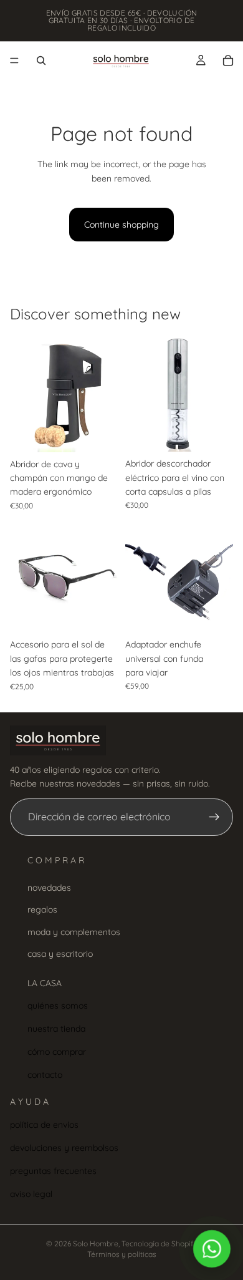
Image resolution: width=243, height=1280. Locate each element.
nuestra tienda (56, 1028)
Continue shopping (121, 224)
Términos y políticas (121, 1254)
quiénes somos (57, 1005)
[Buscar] (41, 60)
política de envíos (44, 1124)
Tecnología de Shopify (160, 1243)
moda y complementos (73, 931)
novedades (49, 887)
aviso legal (31, 1193)
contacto (44, 1074)
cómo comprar (56, 1051)
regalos (42, 909)
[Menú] (14, 60)
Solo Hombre (95, 1243)
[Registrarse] (214, 817)
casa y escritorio (60, 953)
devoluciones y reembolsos (64, 1147)
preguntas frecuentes (53, 1170)
